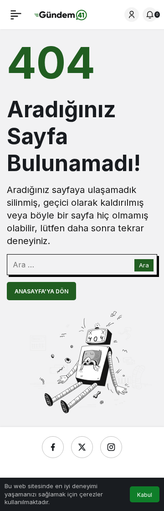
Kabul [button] (144, 494)
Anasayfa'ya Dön (41, 291)
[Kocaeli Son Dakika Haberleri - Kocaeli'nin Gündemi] (60, 13)
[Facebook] (53, 447)
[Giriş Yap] (131, 14)
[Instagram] (111, 447)
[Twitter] (82, 447)
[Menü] (16, 14)
